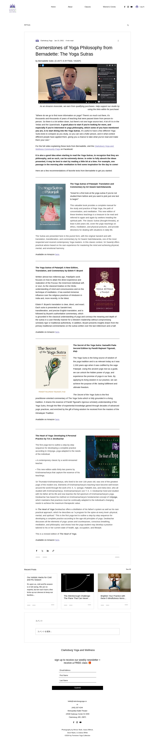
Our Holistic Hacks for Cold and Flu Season (39, 578)
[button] (70, 7)
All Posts (27, 25)
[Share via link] (53, 551)
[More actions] (118, 40)
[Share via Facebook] (37, 551)
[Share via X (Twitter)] (42, 551)
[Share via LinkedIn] (48, 551)
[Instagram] (128, 7)
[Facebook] (125, 7)
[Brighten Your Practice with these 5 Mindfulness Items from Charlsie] (114, 583)
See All (128, 569)
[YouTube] (131, 7)
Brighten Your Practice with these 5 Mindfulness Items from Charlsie (113, 597)
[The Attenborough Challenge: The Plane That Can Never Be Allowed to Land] (77, 583)
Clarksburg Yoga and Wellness (78, 650)
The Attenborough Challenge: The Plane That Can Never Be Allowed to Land (77, 597)
